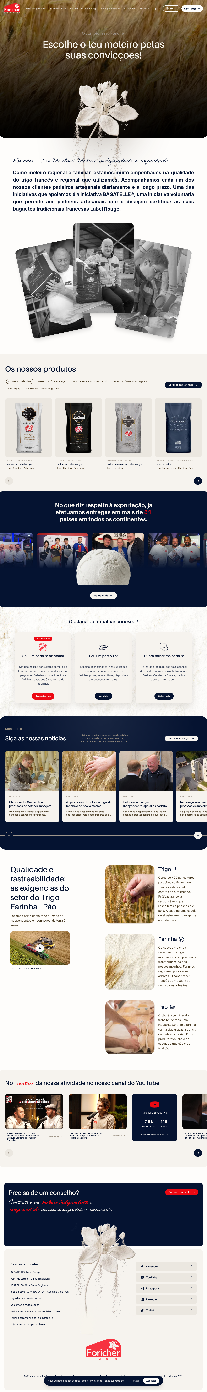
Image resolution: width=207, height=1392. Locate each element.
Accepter (151, 1380)
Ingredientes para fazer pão (26, 1298)
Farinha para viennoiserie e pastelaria (31, 1317)
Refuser (135, 1380)
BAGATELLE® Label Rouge (25, 1272)
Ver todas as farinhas (181, 384)
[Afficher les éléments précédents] (9, 481)
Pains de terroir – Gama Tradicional (30, 1278)
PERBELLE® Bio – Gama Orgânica (29, 1285)
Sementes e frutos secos (24, 1304)
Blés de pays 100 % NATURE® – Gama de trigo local (39, 1291)
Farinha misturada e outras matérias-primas (35, 1311)
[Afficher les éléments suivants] (198, 481)
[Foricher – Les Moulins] (12, 8)
